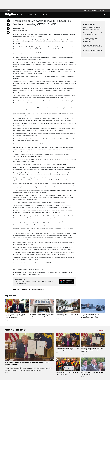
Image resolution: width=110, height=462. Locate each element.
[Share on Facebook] (8, 24)
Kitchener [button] (7, 10)
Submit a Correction (21, 289)
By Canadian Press (18, 28)
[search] (104, 15)
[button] (102, 10)
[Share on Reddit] (8, 28)
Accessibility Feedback (37, 289)
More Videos (100, 330)
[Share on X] (8, 20)
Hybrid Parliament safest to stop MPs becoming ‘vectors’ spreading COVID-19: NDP (42, 22)
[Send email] (8, 32)
